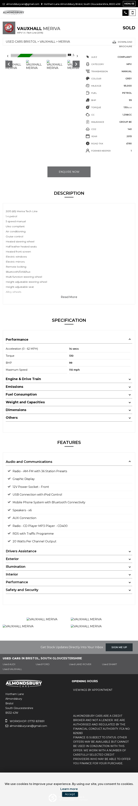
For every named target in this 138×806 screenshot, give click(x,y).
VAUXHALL (47, 41)
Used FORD (43, 664)
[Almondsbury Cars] (13, 12)
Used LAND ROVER (80, 664)
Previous (8, 64)
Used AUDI (9, 664)
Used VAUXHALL (12, 669)
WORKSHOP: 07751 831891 (27, 721)
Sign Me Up (119, 647)
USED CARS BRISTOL (21, 41)
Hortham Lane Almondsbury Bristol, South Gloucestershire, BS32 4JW (82, 4)
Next (76, 64)
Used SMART (109, 664)
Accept (70, 794)
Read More (69, 297)
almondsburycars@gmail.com (22, 4)
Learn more (69, 789)
